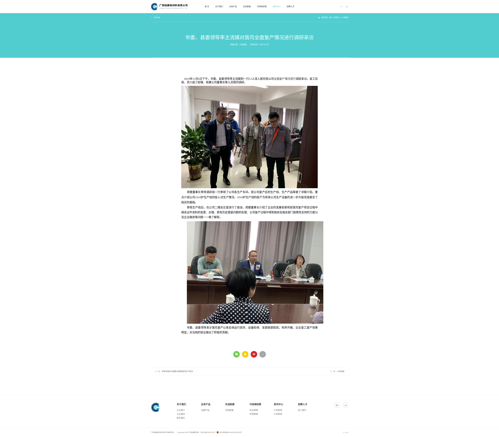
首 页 (207, 6)
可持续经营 (262, 6)
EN (347, 7)
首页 (330, 17)
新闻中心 (337, 17)
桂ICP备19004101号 (208, 432)
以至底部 (340, 371)
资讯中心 (277, 6)
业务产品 (233, 6)
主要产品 (205, 410)
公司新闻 (278, 410)
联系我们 (181, 418)
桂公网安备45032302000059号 (231, 432)
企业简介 (181, 410)
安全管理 (254, 410)
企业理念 (181, 414)
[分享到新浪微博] (254, 354)
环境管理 (254, 414)
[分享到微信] (236, 354)
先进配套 (247, 6)
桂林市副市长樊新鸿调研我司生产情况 (177, 371)
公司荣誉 (278, 414)
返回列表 (157, 17)
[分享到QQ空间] (245, 354)
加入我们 (302, 410)
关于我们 (219, 6)
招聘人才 (290, 6)
